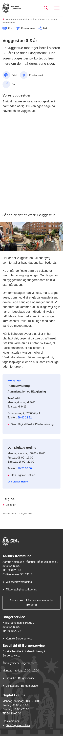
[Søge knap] (45, 8)
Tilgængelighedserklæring (21, 589)
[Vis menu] (56, 8)
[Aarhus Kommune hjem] (12, 8)
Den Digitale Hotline (23, 475)
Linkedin (11, 504)
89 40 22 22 (25, 417)
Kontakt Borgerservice (19, 638)
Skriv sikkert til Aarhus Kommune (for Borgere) (31, 602)
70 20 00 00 (25, 468)
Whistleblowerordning (19, 582)
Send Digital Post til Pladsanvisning (32, 424)
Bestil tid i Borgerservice (20, 678)
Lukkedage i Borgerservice (22, 685)
